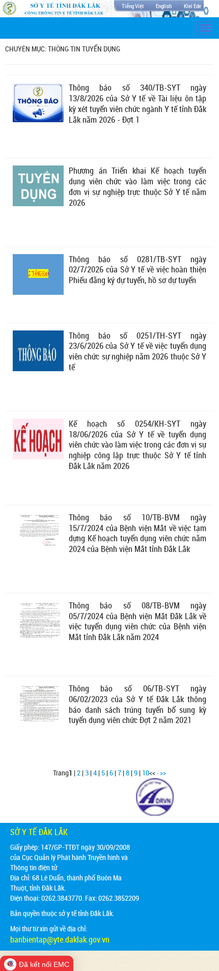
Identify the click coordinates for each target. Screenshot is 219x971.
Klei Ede (192, 6)
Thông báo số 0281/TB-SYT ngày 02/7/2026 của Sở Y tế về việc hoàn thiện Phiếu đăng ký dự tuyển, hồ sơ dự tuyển (137, 270)
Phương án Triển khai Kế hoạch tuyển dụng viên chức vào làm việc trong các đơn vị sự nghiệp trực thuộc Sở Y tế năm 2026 (137, 186)
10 (145, 773)
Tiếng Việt (133, 6)
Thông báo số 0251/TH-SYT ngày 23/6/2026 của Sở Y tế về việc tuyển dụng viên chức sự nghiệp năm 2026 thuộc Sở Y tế (137, 351)
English (164, 6)
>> (163, 773)
